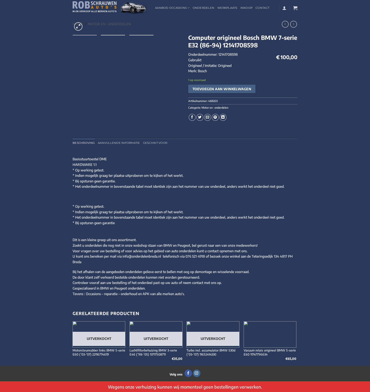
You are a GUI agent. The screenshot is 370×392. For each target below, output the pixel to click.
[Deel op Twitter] (199, 117)
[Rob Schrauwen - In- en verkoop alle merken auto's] (111, 8)
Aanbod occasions (171, 7)
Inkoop (246, 7)
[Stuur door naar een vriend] (207, 117)
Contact (262, 7)
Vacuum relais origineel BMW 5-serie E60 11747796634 (270, 352)
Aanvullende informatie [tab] (119, 142)
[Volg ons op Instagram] (196, 373)
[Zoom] (78, 26)
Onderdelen (204, 7)
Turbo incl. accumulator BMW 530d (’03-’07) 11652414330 (210, 352)
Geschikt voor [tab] (155, 142)
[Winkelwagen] (295, 8)
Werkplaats (227, 7)
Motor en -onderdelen (109, 24)
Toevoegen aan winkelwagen (221, 89)
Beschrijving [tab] (84, 142)
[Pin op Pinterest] (215, 117)
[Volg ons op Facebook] (188, 373)
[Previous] (73, 343)
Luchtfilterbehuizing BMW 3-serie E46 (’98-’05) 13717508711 (153, 352)
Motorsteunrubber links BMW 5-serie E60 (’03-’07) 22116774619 (99, 352)
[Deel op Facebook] (192, 117)
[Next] (296, 343)
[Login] (284, 8)
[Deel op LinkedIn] (223, 117)
